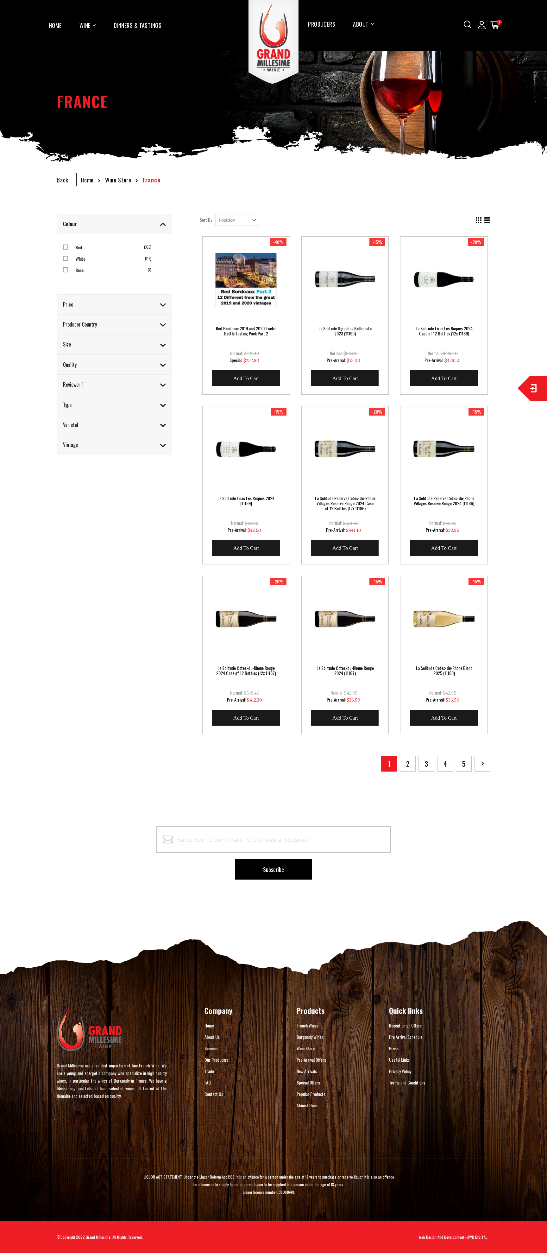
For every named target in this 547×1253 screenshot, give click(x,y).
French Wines (307, 1025)
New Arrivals (307, 1071)
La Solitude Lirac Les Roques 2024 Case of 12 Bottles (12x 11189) (444, 331)
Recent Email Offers (405, 1025)
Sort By (206, 219)
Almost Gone (307, 1105)
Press (394, 1048)
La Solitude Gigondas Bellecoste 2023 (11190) (345, 331)
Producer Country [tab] (80, 324)
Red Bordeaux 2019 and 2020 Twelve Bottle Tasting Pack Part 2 (246, 331)
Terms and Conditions (407, 1082)
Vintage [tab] (70, 444)
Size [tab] (67, 344)
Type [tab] (67, 405)
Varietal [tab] (70, 425)
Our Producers (216, 1059)
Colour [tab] (70, 224)
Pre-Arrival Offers (311, 1059)
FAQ (207, 1082)
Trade (209, 1071)
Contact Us (213, 1094)
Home (87, 179)
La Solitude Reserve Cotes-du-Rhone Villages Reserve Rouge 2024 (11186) (444, 501)
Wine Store (118, 179)
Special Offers (308, 1082)
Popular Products (311, 1094)
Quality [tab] (70, 364)
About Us (212, 1037)
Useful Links (399, 1059)
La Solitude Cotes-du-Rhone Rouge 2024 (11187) (345, 670)
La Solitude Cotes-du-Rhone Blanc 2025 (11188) (444, 670)
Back (62, 179)
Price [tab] (68, 304)
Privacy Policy (400, 1071)
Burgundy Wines (310, 1037)
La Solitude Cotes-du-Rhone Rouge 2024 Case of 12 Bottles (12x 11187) (246, 670)
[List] (487, 220)
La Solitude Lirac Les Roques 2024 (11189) (245, 501)
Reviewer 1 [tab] (73, 384)
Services (211, 1048)
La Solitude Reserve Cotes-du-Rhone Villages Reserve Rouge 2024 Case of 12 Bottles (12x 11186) (345, 503)
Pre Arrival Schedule (405, 1037)
